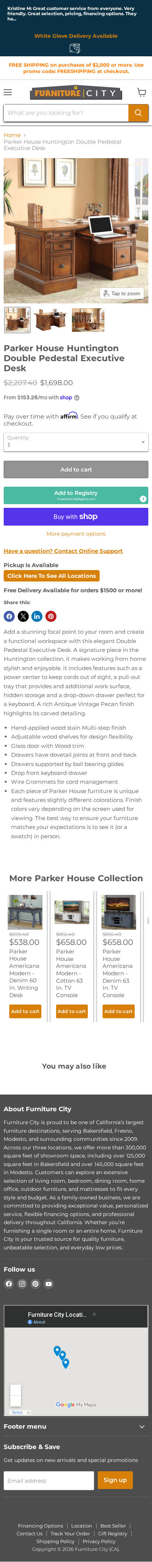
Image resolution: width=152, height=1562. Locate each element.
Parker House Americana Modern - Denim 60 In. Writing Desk (24, 973)
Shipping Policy (56, 1541)
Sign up (115, 1479)
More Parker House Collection (76, 878)
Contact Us (29, 1533)
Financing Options (40, 1526)
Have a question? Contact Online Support (63, 550)
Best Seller (113, 1526)
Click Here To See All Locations (51, 575)
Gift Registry (112, 1533)
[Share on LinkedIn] (36, 616)
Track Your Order (70, 1533)
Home (12, 135)
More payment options (76, 534)
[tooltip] (143, 499)
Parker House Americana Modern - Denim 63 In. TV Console (118, 973)
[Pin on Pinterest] (50, 616)
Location (81, 1526)
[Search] (138, 112)
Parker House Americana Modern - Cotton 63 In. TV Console (71, 973)
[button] (17, 320)
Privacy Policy (99, 1541)
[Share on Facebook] (9, 616)
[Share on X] (23, 616)
